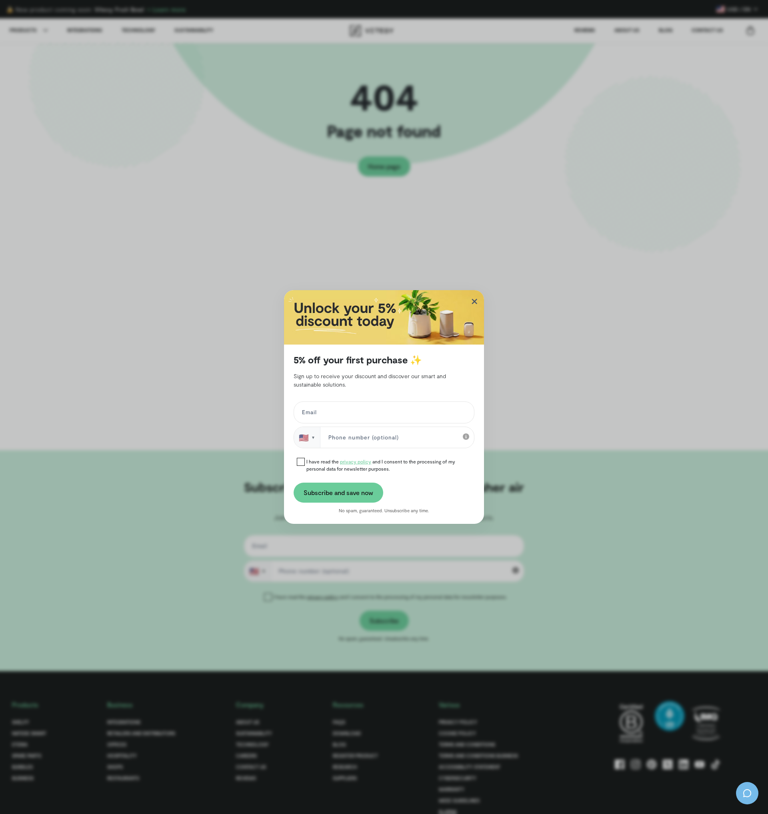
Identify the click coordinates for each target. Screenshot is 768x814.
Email (308, 414)
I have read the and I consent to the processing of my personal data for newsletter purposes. (380, 465)
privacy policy (355, 461)
